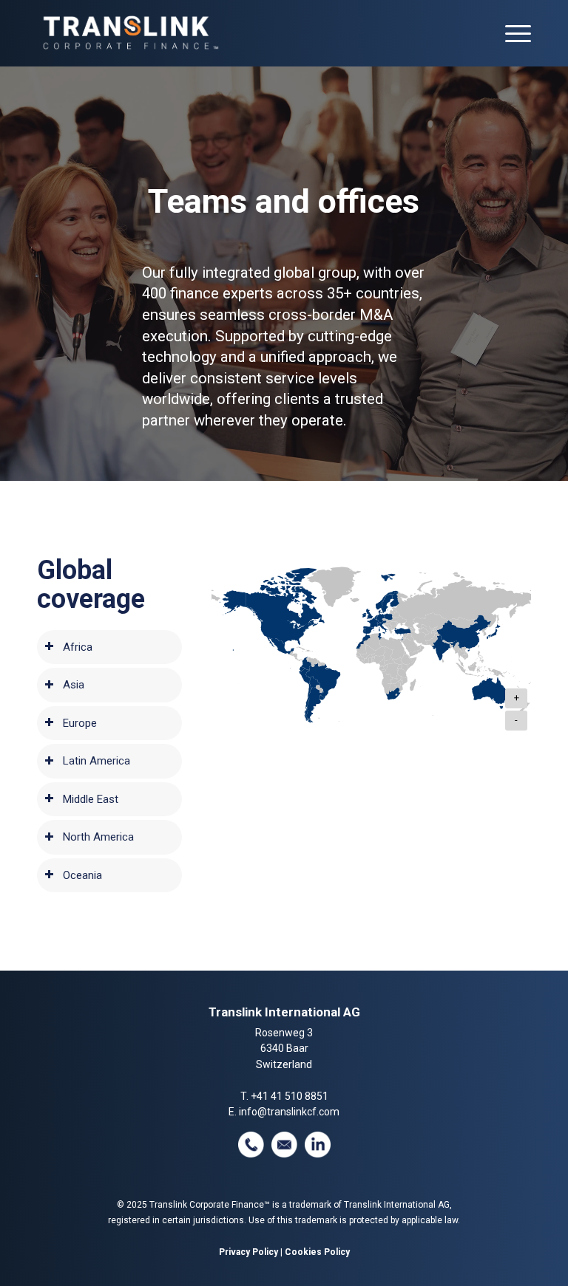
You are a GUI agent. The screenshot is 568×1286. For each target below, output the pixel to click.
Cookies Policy (317, 1252)
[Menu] (510, 33)
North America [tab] (98, 837)
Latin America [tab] (96, 760)
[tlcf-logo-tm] (129, 33)
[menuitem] (510, 33)
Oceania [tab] (82, 875)
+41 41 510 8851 (289, 1096)
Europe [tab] (80, 723)
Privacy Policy (248, 1252)
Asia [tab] (73, 684)
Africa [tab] (77, 647)
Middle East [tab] (90, 799)
